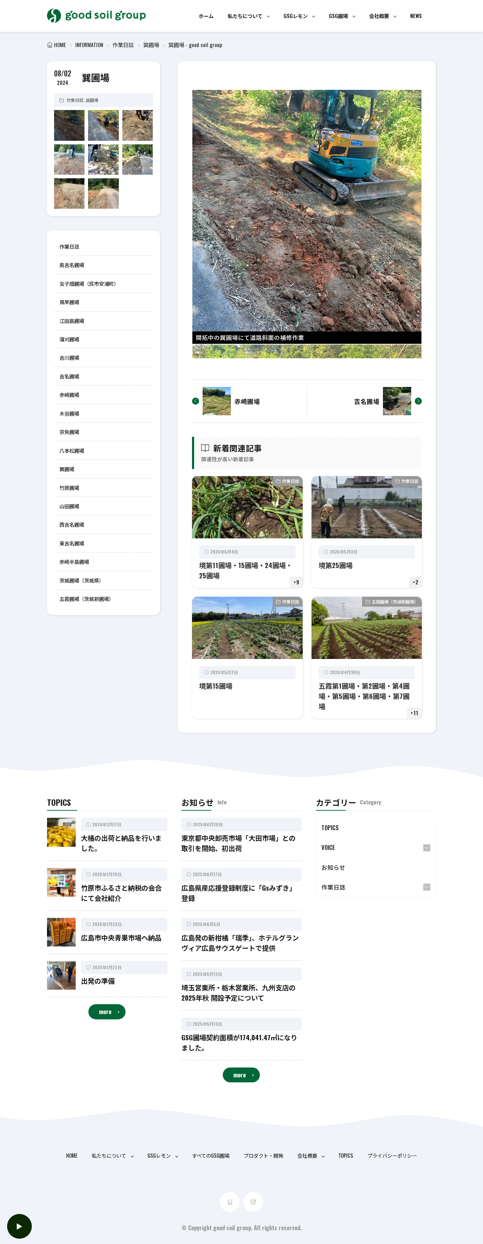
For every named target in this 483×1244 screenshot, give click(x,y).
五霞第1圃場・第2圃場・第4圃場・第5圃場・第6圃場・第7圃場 (364, 696)
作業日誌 (123, 44)
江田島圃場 (71, 320)
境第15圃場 (215, 686)
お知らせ (333, 867)
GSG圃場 (338, 15)
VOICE (328, 847)
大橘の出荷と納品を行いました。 (121, 843)
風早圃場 (69, 302)
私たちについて (245, 15)
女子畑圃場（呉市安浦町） (89, 283)
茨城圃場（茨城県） (81, 580)
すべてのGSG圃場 (210, 1155)
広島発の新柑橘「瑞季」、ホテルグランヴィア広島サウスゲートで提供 (240, 942)
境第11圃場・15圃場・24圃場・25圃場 (245, 570)
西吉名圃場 (71, 524)
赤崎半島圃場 (74, 561)
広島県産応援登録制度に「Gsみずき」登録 (238, 893)
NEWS (416, 15)
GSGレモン (296, 15)
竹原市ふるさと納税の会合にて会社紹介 (121, 893)
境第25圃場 (336, 565)
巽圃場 (151, 44)
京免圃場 (69, 431)
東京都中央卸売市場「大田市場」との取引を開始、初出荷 (238, 843)
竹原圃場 (69, 487)
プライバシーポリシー (392, 1155)
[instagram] (253, 1202)
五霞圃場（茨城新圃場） (86, 598)
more (105, 1011)
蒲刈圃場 (69, 339)
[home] (230, 1202)
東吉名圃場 (71, 542)
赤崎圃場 (69, 394)
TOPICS (330, 827)
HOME (60, 44)
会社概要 (379, 15)
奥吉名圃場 (71, 264)
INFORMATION (89, 44)
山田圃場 (69, 506)
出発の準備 (98, 981)
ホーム (206, 15)
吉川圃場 (69, 357)
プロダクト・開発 (263, 1155)
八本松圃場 (71, 450)
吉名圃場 (69, 376)
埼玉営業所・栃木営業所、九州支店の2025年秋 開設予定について (238, 992)
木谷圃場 (69, 413)
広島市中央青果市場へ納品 (121, 937)
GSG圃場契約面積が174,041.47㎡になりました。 (239, 1042)
